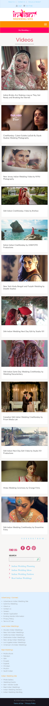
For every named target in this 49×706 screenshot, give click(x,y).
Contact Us (21, 2)
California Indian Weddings (13, 635)
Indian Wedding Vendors (12, 690)
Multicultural (8, 653)
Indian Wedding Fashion (23, 574)
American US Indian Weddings (15, 645)
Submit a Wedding (10, 604)
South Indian (8, 671)
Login (20, 6)
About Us (11, 2)
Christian (6, 666)
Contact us (7, 609)
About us (6, 606)
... (45, 538)
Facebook (23, 548)
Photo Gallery (8, 680)
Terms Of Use (8, 621)
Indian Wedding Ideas (22, 570)
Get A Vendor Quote (10, 685)
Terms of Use (18, 703)
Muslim (6, 668)
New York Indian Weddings (13, 632)
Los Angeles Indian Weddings (14, 642)
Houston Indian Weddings (13, 630)
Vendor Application (10, 614)
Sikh (5, 658)
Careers (6, 611)
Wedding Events (9, 682)
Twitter (28, 548)
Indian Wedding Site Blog (12, 692)
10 (43, 538)
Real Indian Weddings (22, 577)
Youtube (34, 548)
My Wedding (24, 30)
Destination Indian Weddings (14, 637)
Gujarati (6, 663)
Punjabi (6, 661)
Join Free (29, 6)
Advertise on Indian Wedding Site (15, 601)
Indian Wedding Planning (23, 566)
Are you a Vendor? (34, 2)
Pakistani (6, 656)
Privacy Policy (8, 619)
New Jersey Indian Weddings (14, 640)
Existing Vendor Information (13, 616)
